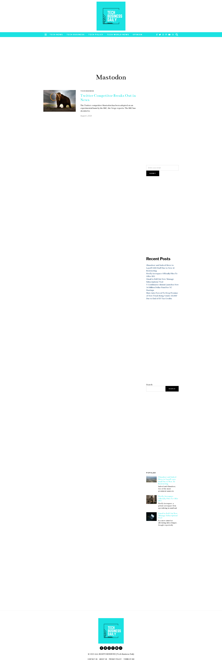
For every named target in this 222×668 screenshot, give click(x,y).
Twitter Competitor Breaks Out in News (108, 97)
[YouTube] (169, 34)
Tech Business (76, 35)
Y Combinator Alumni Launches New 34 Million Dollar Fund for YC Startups (162, 287)
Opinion (137, 35)
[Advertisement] (111, 54)
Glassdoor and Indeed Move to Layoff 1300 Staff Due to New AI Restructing (160, 268)
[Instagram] (163, 34)
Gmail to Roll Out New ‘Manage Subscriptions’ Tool (168, 515)
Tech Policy (95, 35)
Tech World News (118, 35)
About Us (103, 659)
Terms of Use (128, 659)
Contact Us (92, 659)
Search (149, 384)
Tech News (56, 35)
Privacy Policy (115, 659)
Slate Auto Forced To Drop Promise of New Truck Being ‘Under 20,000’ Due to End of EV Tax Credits (162, 296)
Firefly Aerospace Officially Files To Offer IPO (168, 498)
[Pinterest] (166, 34)
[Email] (172, 34)
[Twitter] (159, 34)
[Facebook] (157, 34)
